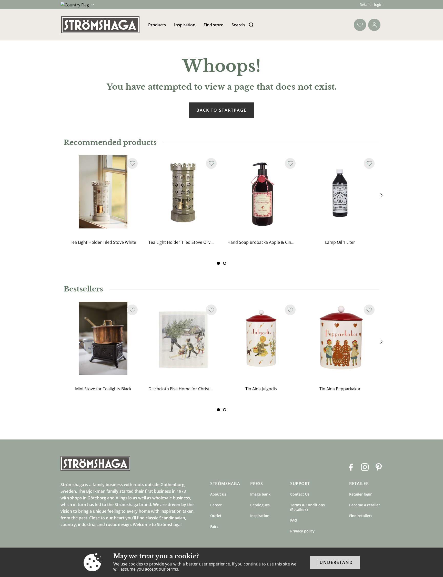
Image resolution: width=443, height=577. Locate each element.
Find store (213, 25)
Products (157, 25)
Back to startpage (221, 110)
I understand (334, 562)
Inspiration (184, 25)
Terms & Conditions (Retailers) (307, 507)
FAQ (293, 520)
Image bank (260, 494)
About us (218, 494)
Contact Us (299, 494)
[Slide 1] (225, 263)
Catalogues (260, 504)
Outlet (216, 515)
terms (172, 569)
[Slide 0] (218, 263)
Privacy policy (302, 531)
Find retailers (360, 515)
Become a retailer (364, 504)
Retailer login (371, 4)
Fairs (214, 526)
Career (216, 504)
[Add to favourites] (132, 163)
